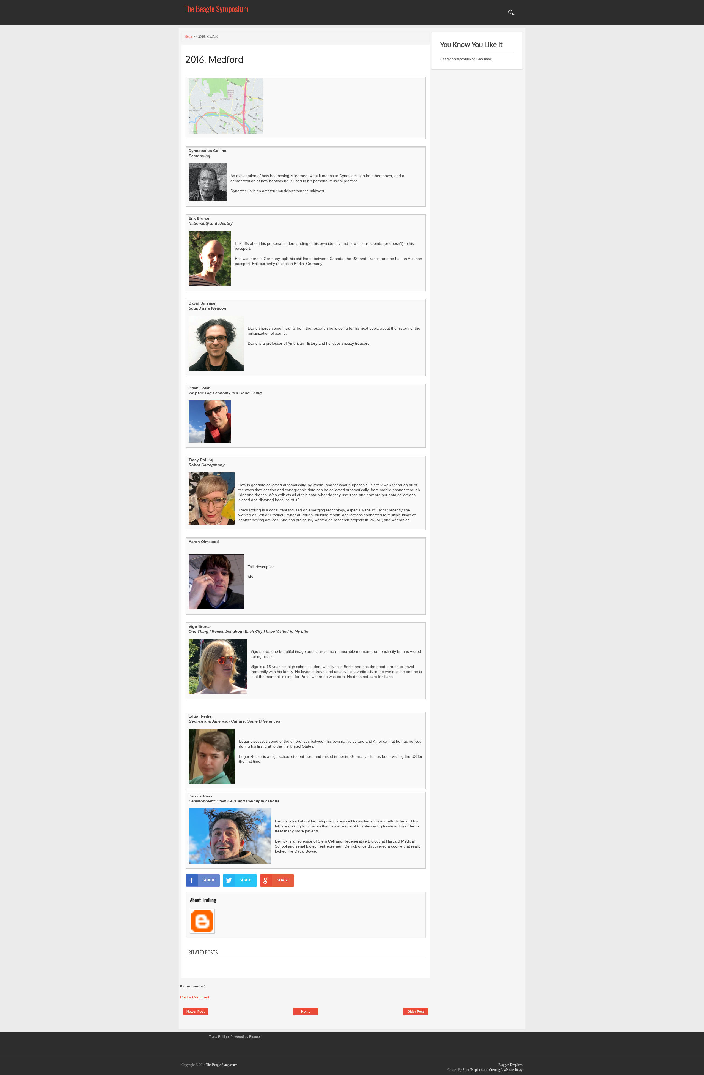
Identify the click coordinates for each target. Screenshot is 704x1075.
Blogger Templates (510, 1065)
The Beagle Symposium (216, 8)
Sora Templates (473, 1070)
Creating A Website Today (505, 1070)
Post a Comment (194, 997)
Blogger (255, 1037)
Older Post (416, 1012)
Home (305, 1012)
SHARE (209, 880)
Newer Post (195, 1012)
